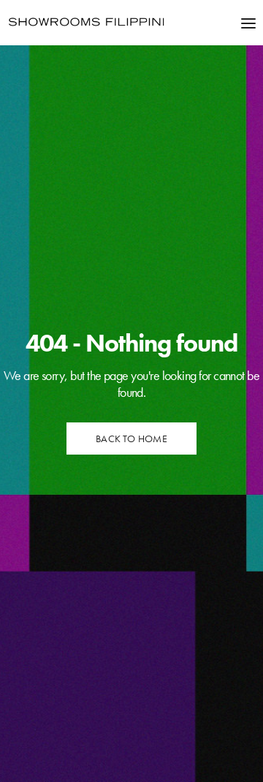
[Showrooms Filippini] (86, 22)
